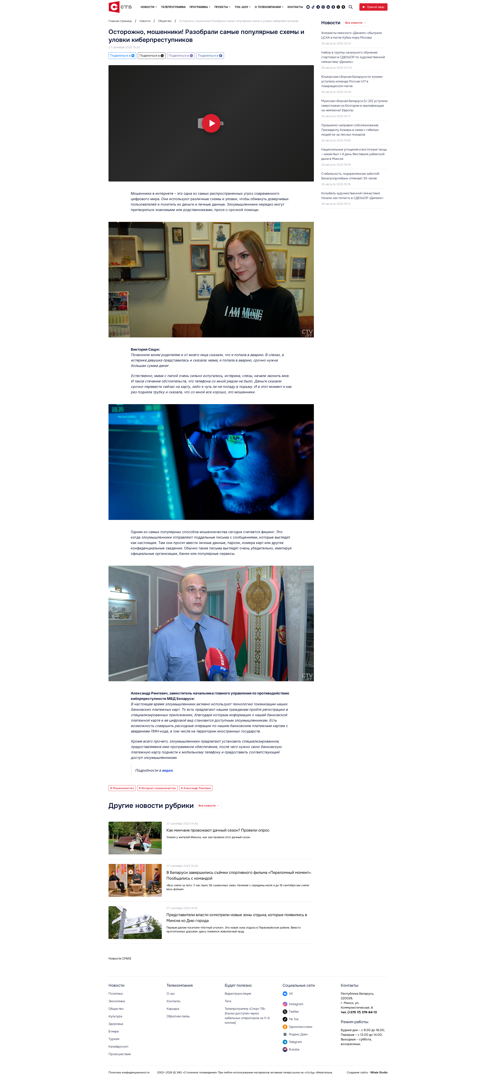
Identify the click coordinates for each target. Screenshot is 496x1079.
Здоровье (115, 1024)
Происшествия (119, 1054)
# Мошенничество (122, 788)
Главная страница (120, 21)
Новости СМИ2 (119, 958)
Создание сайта (357, 1072)
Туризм (113, 1039)
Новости (145, 21)
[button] (211, 123)
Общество (164, 21)
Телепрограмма (173, 7)
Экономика (116, 1001)
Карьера (173, 1009)
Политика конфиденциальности (128, 1072)
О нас (171, 994)
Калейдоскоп (118, 1046)
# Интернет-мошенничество (157, 788)
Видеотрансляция (238, 994)
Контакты (295, 7)
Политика (115, 994)
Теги (228, 1001)
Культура (115, 1016)
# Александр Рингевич (196, 788)
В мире (113, 1031)
